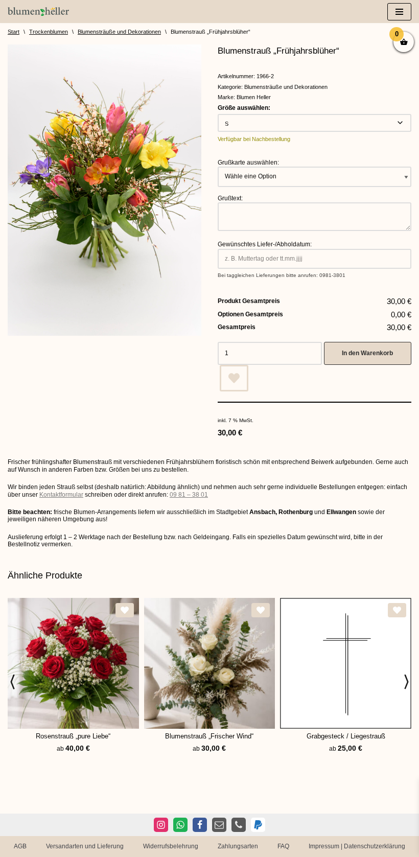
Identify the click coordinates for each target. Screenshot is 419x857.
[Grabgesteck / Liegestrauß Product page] (346, 663)
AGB (20, 846)
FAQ (283, 846)
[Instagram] (161, 825)
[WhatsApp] (180, 825)
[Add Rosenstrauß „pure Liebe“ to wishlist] (124, 610)
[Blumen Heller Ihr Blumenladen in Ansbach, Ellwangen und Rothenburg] (38, 11)
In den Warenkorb (367, 353)
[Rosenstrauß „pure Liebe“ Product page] (73, 663)
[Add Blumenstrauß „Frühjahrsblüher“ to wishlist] (234, 378)
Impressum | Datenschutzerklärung (357, 846)
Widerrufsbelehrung (170, 846)
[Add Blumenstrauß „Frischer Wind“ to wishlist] (260, 610)
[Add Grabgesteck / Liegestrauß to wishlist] (397, 610)
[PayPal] (258, 825)
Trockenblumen (48, 32)
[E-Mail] (219, 825)
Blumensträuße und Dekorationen (119, 32)
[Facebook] (200, 825)
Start (13, 32)
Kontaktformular (61, 494)
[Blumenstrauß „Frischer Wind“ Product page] (209, 663)
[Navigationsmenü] (399, 11)
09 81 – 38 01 (189, 494)
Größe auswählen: (244, 107)
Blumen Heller (254, 97)
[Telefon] (238, 825)
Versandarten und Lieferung (85, 846)
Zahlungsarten (238, 846)
